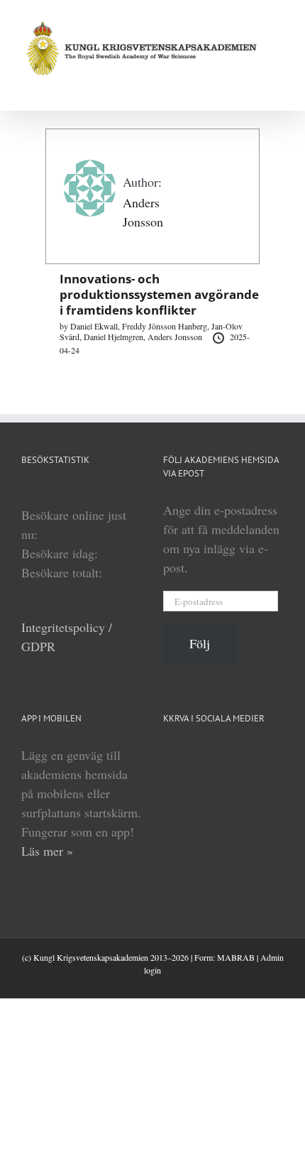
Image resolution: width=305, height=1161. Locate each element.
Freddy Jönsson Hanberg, (166, 326)
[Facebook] (247, 755)
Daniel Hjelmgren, (116, 336)
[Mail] (196, 783)
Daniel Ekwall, (96, 326)
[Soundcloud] (221, 755)
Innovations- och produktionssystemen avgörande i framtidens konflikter (159, 294)
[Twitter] (170, 783)
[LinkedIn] (170, 755)
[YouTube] (196, 755)
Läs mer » (47, 850)
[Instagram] (272, 755)
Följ (200, 643)
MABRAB (236, 957)
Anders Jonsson (176, 336)
